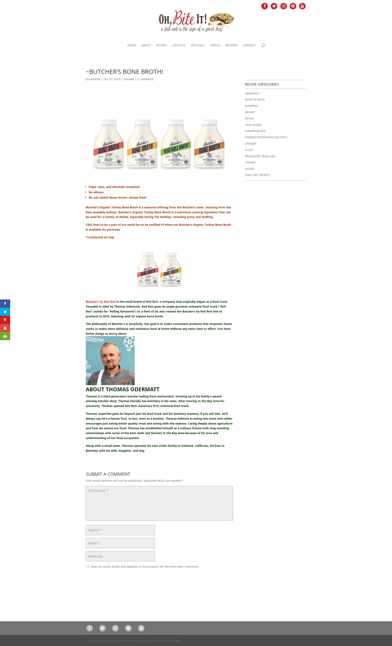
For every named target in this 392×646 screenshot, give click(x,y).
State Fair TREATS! (257, 175)
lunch (249, 150)
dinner (249, 118)
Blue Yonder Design (165, 640)
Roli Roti (152, 302)
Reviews (231, 45)
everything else (255, 131)
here (96, 225)
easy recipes (253, 125)
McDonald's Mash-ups (260, 156)
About (146, 45)
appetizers (252, 93)
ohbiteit (95, 79)
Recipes (161, 45)
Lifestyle (179, 45)
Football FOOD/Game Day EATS (266, 137)
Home (131, 45)
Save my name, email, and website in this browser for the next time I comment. (145, 566)
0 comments (145, 79)
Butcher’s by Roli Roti (101, 302)
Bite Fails (198, 45)
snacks (249, 168)
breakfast (251, 106)
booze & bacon (255, 99)
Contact (249, 45)
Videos (215, 45)
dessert (250, 112)
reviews (129, 79)
